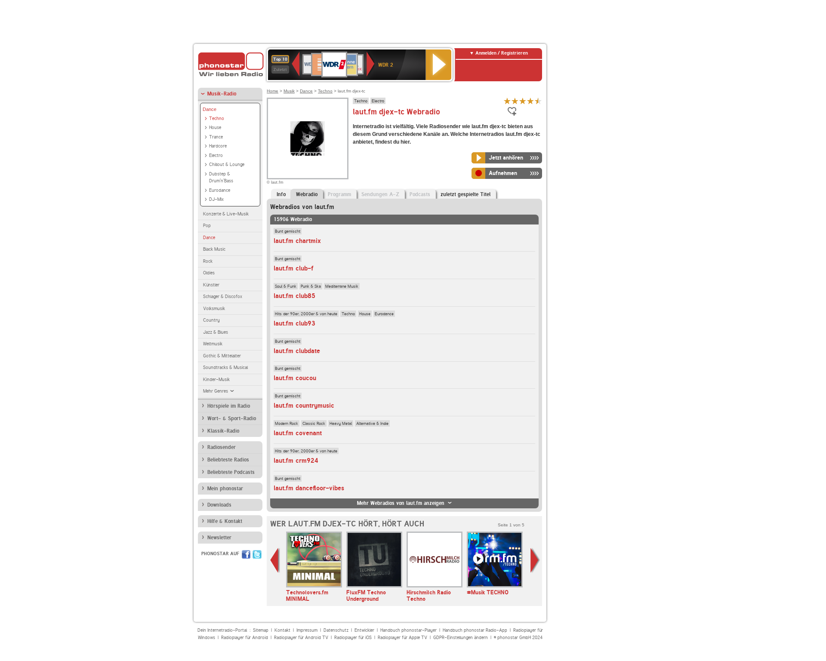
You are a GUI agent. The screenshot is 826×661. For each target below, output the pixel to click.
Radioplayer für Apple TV (402, 637)
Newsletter (219, 538)
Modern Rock (286, 423)
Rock (208, 261)
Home (272, 91)
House (215, 127)
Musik (289, 91)
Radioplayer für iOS (353, 637)
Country (211, 320)
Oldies (209, 273)
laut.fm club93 (294, 323)
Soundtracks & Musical (225, 367)
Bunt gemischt (287, 231)
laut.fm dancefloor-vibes (309, 488)
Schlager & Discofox (222, 296)
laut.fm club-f (294, 268)
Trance (216, 137)
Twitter (257, 554)
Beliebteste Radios (228, 460)
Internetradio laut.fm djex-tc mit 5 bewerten (538, 101)
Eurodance (219, 190)
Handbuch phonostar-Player (408, 630)
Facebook (246, 554)
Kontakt (282, 630)
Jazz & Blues (215, 332)
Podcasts (420, 194)
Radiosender (221, 447)
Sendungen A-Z (380, 194)
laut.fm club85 (294, 296)
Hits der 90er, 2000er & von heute (306, 313)
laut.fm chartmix (297, 241)
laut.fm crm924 (296, 460)
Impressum (306, 630)
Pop (207, 225)
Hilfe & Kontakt (224, 521)
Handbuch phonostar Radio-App (475, 630)
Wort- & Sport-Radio (231, 418)
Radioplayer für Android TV (301, 637)
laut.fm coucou (295, 378)
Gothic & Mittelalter (222, 356)
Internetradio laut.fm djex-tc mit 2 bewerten (515, 101)
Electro (216, 155)
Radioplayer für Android (244, 637)
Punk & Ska (311, 286)
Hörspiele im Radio (228, 406)
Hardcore (218, 146)
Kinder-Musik (216, 379)
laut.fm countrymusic (304, 405)
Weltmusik (212, 344)
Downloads (219, 505)
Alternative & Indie (372, 423)
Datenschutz (336, 630)
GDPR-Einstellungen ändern (460, 637)
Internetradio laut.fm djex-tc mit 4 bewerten (530, 101)
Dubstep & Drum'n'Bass (221, 177)
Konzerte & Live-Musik (226, 214)
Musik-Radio (221, 94)
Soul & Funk (285, 286)
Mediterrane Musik (341, 286)
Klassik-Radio (223, 431)
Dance (209, 109)
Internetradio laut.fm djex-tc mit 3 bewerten (523, 101)
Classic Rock (313, 423)
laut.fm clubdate (297, 351)
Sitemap (260, 630)
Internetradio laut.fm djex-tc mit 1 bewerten (507, 101)
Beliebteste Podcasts (231, 472)
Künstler (211, 285)
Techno (216, 118)
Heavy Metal (341, 423)
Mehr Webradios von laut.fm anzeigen (400, 503)
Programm (339, 194)
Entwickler (364, 630)
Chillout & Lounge (226, 164)
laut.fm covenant (298, 433)
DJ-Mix (216, 199)
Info (281, 194)
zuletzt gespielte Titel (465, 194)
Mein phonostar (225, 489)
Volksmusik (214, 308)
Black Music (214, 249)
